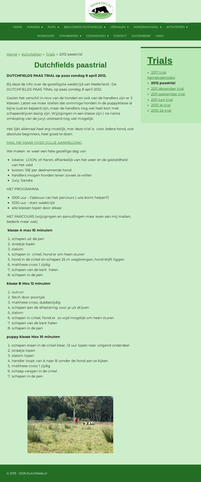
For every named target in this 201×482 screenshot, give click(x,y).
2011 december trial (167, 88)
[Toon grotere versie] (70, 424)
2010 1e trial (161, 105)
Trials (50, 54)
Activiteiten (31, 54)
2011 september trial (168, 94)
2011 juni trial (162, 99)
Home (12, 54)
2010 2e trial (161, 110)
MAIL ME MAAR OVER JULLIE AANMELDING (44, 142)
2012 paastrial (70, 54)
